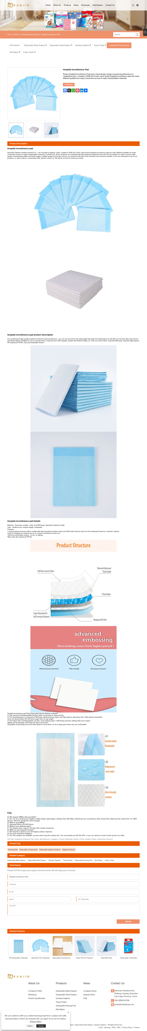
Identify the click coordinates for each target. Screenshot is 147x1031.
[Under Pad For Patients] (85, 945)
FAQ (85, 998)
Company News (89, 991)
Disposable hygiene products (49, 849)
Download (85, 5)
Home (48, 5)
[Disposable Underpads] (129, 945)
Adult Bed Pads (106, 958)
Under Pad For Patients (84, 958)
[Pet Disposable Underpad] (18, 945)
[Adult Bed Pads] (107, 945)
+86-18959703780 (121, 1000)
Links (100, 1027)
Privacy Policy (127, 1027)
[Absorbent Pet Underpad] (40, 945)
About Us (57, 5)
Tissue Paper (68, 860)
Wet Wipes (98, 860)
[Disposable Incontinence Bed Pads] (62, 945)
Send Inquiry (97, 5)
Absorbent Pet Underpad (40, 958)
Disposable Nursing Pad (30, 34)
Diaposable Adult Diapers (37, 860)
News (76, 5)
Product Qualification (36, 998)
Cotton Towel (109, 860)
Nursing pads (13, 849)
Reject (30, 1026)
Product (137, 1027)
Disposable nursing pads (28, 849)
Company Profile (35, 991)
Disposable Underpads (128, 958)
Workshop (32, 995)
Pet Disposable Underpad (18, 958)
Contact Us (109, 5)
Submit (128, 921)
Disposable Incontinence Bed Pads (63, 958)
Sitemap (107, 1027)
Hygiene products (68, 849)
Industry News (89, 995)
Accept (41, 1026)
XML (118, 1027)
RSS (113, 1027)
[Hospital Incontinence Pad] (16, 130)
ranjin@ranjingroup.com (124, 1004)
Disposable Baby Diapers (16, 860)
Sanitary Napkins (54, 860)
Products (67, 5)
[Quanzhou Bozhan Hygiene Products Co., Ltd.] (18, 5)
